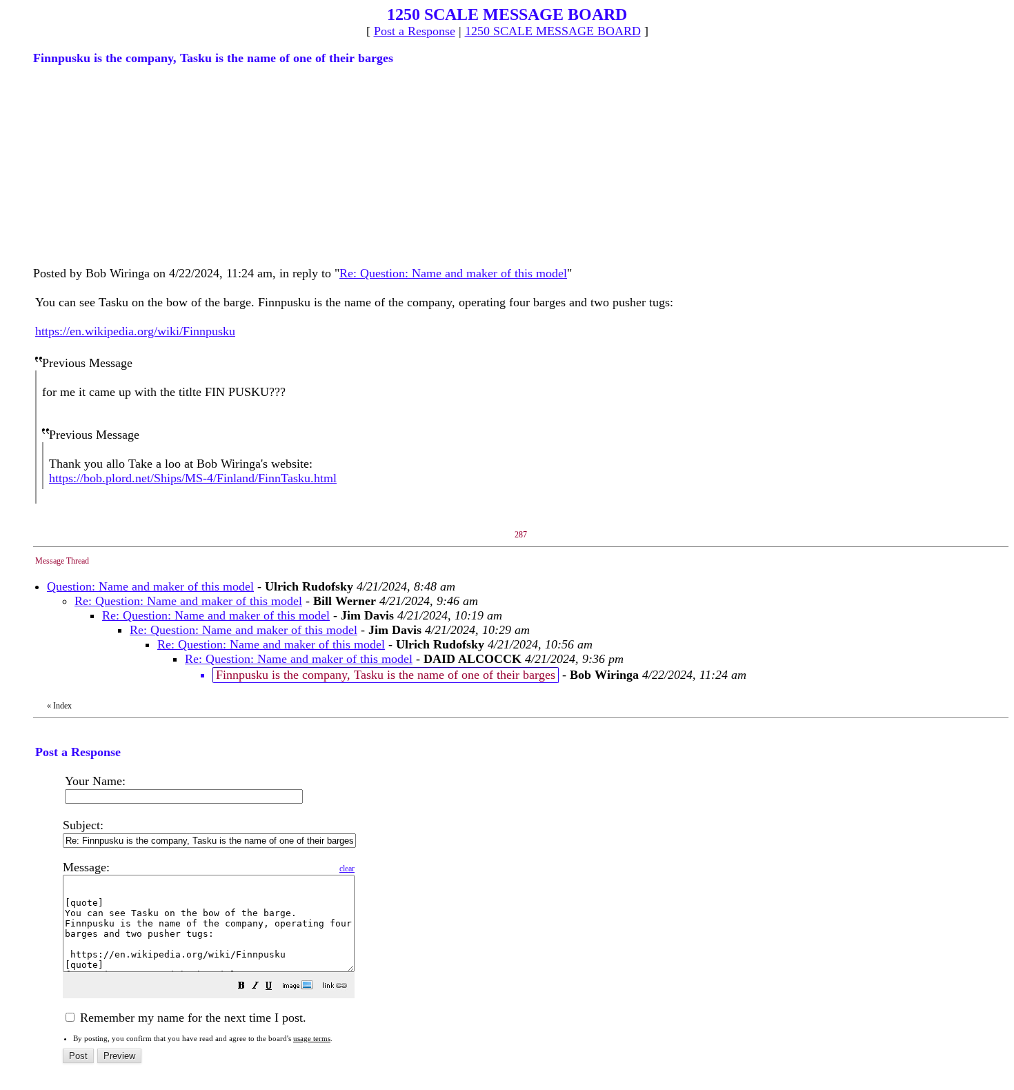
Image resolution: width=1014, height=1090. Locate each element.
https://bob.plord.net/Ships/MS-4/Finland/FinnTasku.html (193, 478)
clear (347, 868)
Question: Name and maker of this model (150, 586)
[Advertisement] (136, 164)
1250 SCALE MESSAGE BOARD (553, 31)
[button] (241, 986)
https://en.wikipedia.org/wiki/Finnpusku (135, 331)
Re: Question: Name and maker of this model (453, 273)
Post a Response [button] (414, 31)
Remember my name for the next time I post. (191, 1017)
